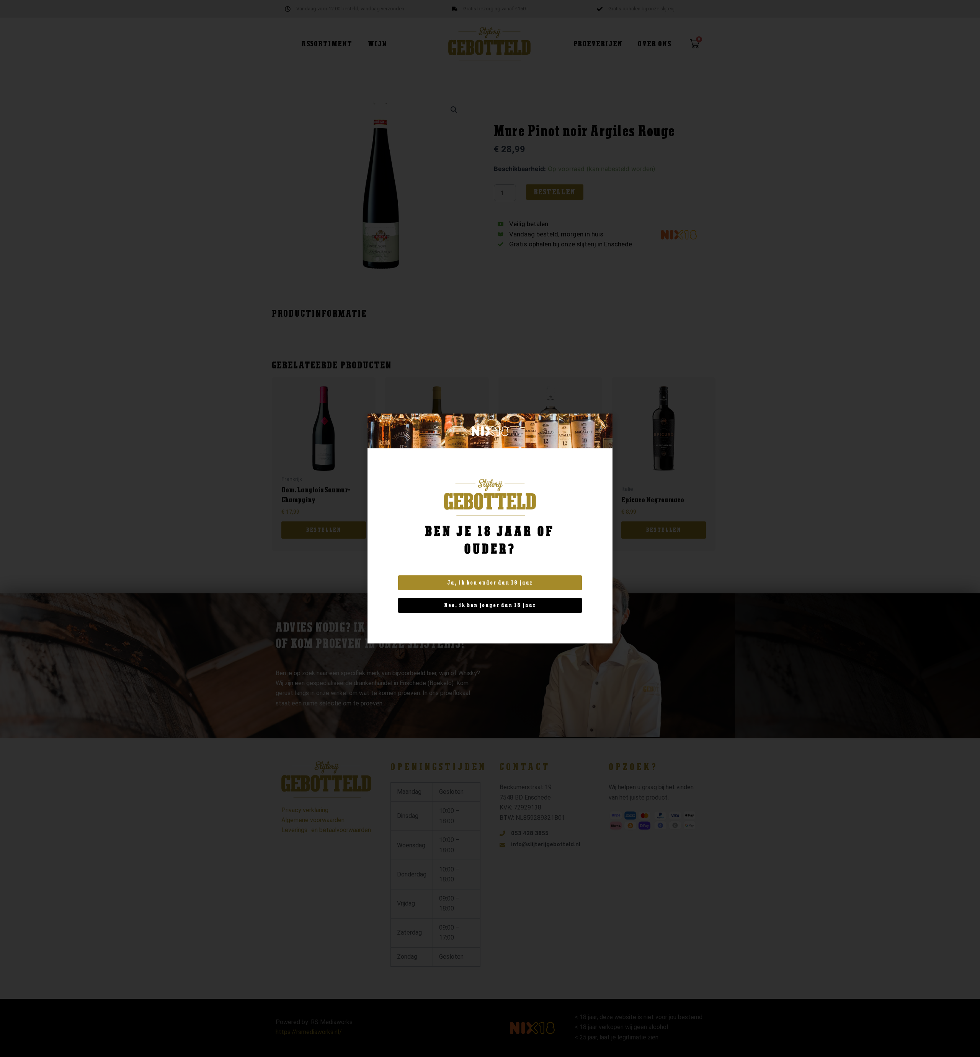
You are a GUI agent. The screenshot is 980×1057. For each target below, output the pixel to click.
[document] (490, 528)
